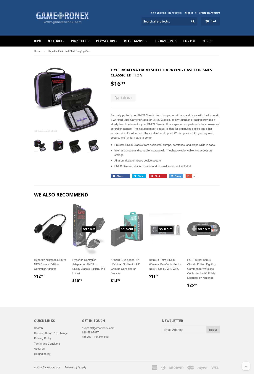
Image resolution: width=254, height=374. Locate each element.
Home (38, 41)
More (206, 41)
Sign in (189, 12)
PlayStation (105, 41)
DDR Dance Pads (165, 41)
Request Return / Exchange (51, 333)
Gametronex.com (52, 367)
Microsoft (79, 41)
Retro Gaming (134, 41)
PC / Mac (189, 41)
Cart (213, 21)
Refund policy (42, 354)
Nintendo (55, 41)
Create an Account (209, 12)
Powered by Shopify (75, 367)
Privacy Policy (43, 338)
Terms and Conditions (47, 343)
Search (38, 328)
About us (39, 348)
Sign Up (213, 329)
